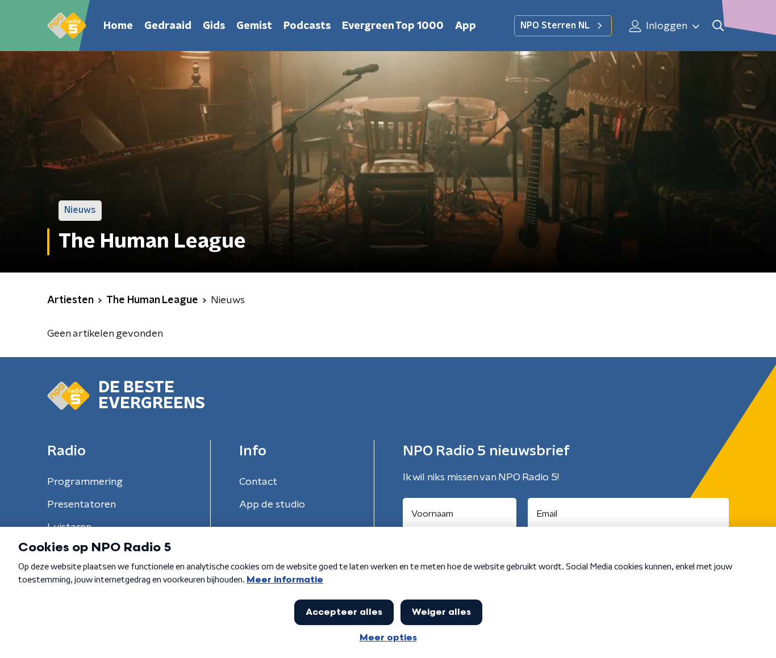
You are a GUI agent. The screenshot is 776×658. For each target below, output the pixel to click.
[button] (718, 25)
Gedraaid (167, 26)
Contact (258, 482)
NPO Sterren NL (555, 25)
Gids (214, 26)
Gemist (254, 26)
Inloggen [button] (665, 26)
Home (118, 26)
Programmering (85, 482)
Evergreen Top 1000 (393, 26)
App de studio (272, 505)
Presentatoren (81, 505)
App (465, 26)
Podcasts (307, 26)
